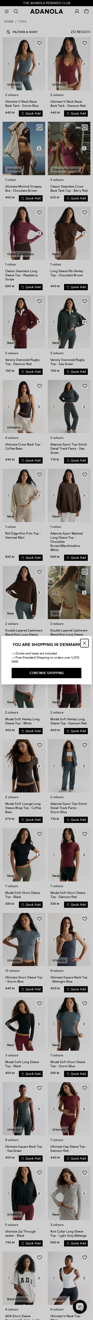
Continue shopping (47, 673)
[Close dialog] (84, 643)
